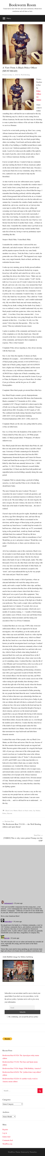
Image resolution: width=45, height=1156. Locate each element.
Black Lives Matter (11, 810)
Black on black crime (25, 810)
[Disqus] (22, 871)
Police (4, 813)
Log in (5, 1133)
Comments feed (8, 1140)
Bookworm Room (22, 4)
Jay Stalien (36, 810)
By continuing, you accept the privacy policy (23, 1016)
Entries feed (6, 1137)
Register (5, 1129)
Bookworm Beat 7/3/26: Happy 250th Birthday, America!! (22, 1068)
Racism (9, 813)
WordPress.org (7, 1144)
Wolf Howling (25, 75)
